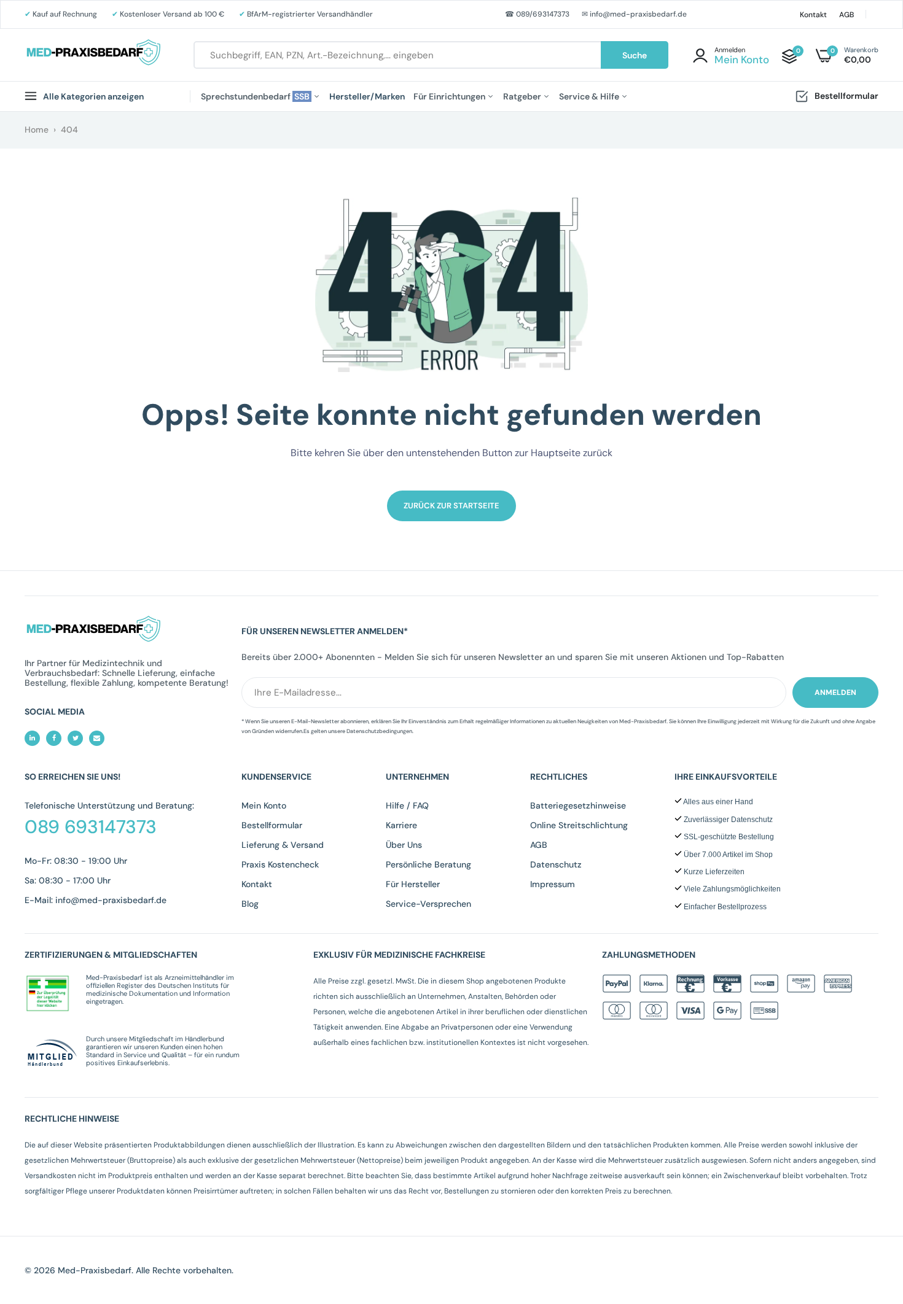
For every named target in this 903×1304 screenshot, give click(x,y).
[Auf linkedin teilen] (32, 738)
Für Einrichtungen (450, 96)
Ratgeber (523, 96)
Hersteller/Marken (367, 96)
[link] (869, 1215)
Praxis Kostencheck (280, 864)
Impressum (552, 884)
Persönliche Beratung (428, 864)
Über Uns (404, 844)
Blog (250, 903)
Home (37, 129)
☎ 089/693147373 (537, 14)
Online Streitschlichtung (579, 825)
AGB (846, 15)
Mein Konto (263, 805)
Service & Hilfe (590, 96)
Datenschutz (556, 864)
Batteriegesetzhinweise (578, 805)
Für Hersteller (413, 884)
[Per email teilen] (96, 738)
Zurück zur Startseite (451, 505)
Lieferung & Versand (282, 844)
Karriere (401, 825)
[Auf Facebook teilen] (53, 738)
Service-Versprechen (428, 903)
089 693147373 (91, 827)
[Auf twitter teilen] (75, 738)
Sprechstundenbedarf (256, 96)
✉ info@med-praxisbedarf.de (634, 14)
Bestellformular (846, 95)
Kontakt (813, 15)
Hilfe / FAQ (407, 805)
